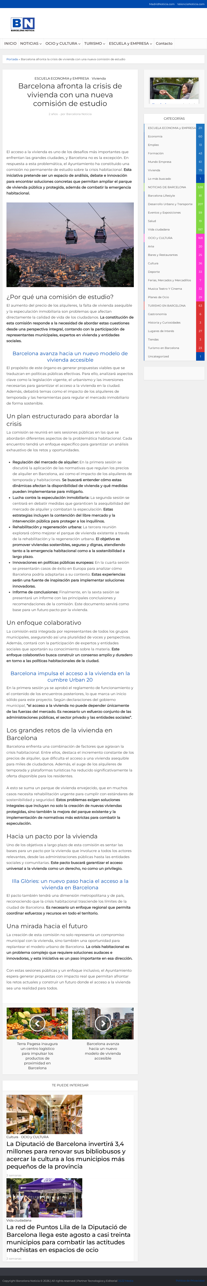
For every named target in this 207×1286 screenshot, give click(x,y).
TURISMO (93, 43)
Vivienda (99, 78)
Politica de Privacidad (190, 1280)
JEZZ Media (125, 1280)
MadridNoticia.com (162, 4)
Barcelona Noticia (79, 114)
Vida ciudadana (18, 1220)
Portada (12, 59)
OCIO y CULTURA (61, 43)
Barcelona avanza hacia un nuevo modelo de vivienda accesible (99, 1271)
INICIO (10, 43)
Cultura (12, 1137)
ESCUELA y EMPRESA (129, 43)
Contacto (164, 43)
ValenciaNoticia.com (191, 4)
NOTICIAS (29, 43)
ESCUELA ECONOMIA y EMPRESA (62, 78)
